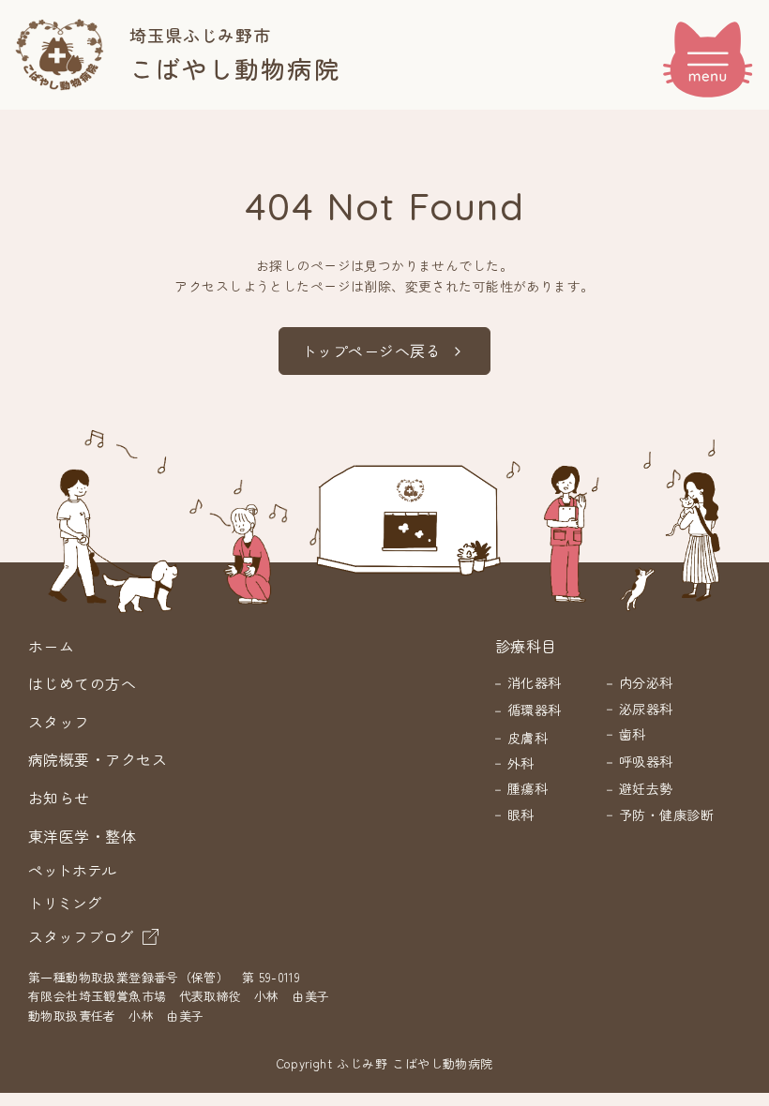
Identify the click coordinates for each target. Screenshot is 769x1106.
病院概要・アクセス (97, 759)
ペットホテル (72, 870)
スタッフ (59, 721)
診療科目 (526, 646)
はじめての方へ (82, 683)
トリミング (64, 902)
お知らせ (59, 797)
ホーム (51, 646)
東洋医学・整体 (82, 836)
